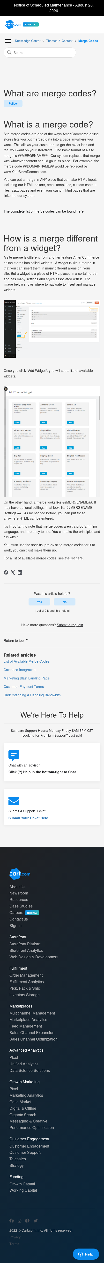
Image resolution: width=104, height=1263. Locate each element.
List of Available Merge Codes (26, 661)
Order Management (26, 975)
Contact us (18, 919)
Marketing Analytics (26, 1095)
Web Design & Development (33, 957)
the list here (74, 558)
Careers (23, 912)
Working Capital (23, 1190)
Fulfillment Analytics (26, 981)
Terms (14, 1243)
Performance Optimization (31, 1127)
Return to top (14, 640)
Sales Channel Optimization (33, 1039)
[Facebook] (6, 572)
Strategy (16, 1165)
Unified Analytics (23, 1064)
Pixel (13, 1057)
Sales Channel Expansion (31, 1032)
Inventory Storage (24, 994)
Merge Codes (88, 40)
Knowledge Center (27, 40)
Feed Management (25, 1026)
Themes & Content (59, 40)
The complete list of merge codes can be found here (44, 211)
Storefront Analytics (26, 950)
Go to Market (20, 1101)
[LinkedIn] (20, 572)
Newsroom (18, 893)
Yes (39, 602)
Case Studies (21, 906)
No (65, 602)
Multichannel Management (32, 1013)
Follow (13, 103)
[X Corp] (13, 572)
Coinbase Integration (20, 669)
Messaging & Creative (28, 1121)
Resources (18, 899)
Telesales (17, 1159)
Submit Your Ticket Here (28, 817)
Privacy (15, 1237)
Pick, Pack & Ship (24, 988)
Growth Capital (22, 1184)
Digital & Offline (22, 1108)
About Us (17, 886)
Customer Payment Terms (24, 686)
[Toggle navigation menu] (90, 24)
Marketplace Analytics (28, 1019)
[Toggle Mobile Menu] (8, 41)
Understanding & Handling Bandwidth (32, 694)
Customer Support (25, 1152)
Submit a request (70, 624)
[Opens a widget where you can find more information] (86, 1255)
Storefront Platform (25, 944)
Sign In (15, 925)
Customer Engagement (29, 1146)
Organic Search (22, 1114)
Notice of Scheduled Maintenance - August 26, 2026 (54, 7)
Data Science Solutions (29, 1070)
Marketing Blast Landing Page (27, 678)
